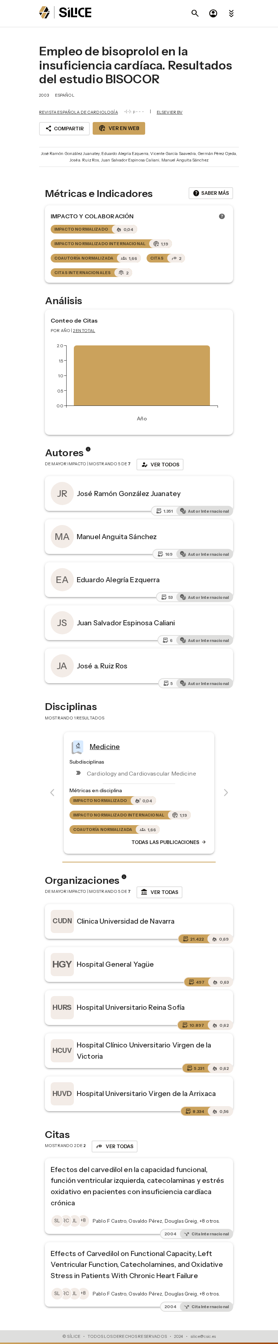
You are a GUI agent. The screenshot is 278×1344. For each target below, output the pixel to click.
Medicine (105, 746)
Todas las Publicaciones (169, 842)
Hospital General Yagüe (115, 964)
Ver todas (159, 892)
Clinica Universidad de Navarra (126, 921)
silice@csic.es (203, 1336)
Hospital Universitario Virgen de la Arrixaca (146, 1093)
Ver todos (160, 464)
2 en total (84, 330)
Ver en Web (118, 128)
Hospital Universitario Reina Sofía (131, 1007)
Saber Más (211, 193)
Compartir (64, 128)
